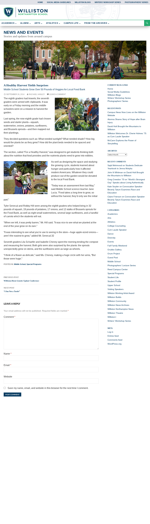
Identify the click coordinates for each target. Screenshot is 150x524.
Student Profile (114, 281)
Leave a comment (57, 94)
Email (7, 365)
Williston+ (112, 317)
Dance (111, 234)
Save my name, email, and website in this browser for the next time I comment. (48, 388)
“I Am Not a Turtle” (12, 289)
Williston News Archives (118, 305)
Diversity (111, 238)
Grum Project (114, 253)
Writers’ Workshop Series (108, 2)
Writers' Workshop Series (119, 321)
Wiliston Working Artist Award (121, 293)
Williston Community (117, 301)
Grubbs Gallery (115, 249)
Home (40, 2)
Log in (110, 332)
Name (7, 353)
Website (8, 376)
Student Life (113, 277)
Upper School (114, 285)
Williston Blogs (83, 2)
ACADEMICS (8, 23)
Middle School (20, 264)
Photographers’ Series (136, 2)
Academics (113, 214)
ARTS (37, 23)
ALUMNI (24, 23)
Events (111, 242)
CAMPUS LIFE (71, 23)
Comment (9, 317)
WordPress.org (114, 344)
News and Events (24, 32)
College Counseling (117, 226)
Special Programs (34, 264)
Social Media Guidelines (59, 2)
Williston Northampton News (121, 309)
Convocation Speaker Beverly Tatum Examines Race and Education (125, 189)
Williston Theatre (115, 313)
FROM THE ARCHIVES (95, 23)
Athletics (111, 222)
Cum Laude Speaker (117, 230)
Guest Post (113, 257)
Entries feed (113, 336)
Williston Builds (114, 297)
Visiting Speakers (115, 289)
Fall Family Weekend (117, 245)
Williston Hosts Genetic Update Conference (21, 279)
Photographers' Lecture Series (122, 265)
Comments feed (115, 340)
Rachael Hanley (37, 94)
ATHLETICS (52, 23)
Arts (109, 218)
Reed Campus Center (118, 269)
